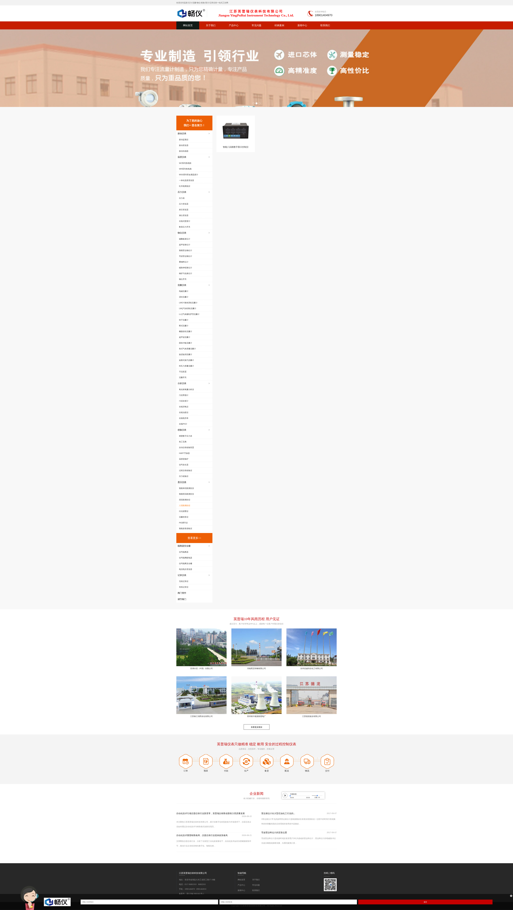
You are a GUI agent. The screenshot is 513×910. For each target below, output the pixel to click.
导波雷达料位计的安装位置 (274, 832)
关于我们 (210, 25)
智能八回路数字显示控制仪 (235, 147)
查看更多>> (194, 537)
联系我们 (325, 25)
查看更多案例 (256, 727)
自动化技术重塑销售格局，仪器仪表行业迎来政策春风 (202, 835)
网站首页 (188, 25)
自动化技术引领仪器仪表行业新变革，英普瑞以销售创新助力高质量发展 (210, 813)
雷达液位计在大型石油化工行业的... (278, 813)
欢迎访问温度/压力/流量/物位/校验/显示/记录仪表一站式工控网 (202, 3)
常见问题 (256, 25)
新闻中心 (302, 25)
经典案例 (279, 25)
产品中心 (233, 25)
